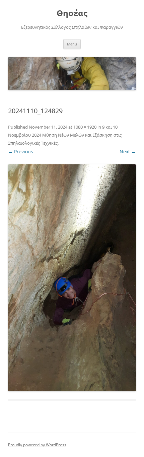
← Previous (20, 151)
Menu (72, 43)
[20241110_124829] (72, 277)
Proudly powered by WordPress (37, 445)
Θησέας (72, 13)
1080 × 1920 (84, 127)
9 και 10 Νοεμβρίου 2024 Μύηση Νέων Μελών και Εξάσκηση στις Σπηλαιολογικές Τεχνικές (65, 135)
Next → (128, 151)
